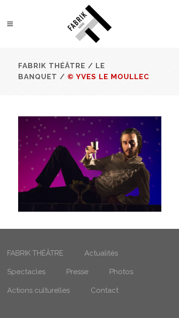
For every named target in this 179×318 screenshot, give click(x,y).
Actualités (101, 253)
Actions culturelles (38, 290)
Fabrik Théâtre (51, 66)
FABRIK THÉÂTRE (35, 253)
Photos (121, 271)
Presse (77, 271)
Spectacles (26, 271)
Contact (104, 290)
